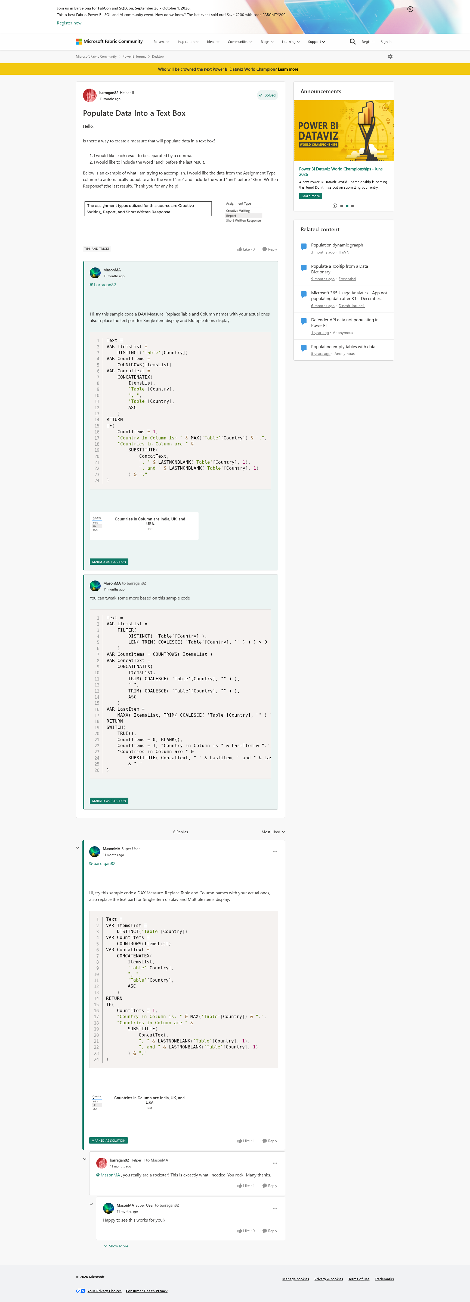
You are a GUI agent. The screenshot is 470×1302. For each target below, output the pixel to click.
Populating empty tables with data (343, 346)
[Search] (353, 41)
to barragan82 (134, 583)
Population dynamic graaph (337, 245)
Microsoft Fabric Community (96, 56)
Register (368, 41)
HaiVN (344, 252)
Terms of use (358, 1278)
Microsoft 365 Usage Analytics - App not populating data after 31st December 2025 (349, 295)
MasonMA (112, 269)
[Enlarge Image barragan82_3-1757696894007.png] (148, 208)
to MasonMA (157, 1160)
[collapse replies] (78, 848)
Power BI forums (134, 56)
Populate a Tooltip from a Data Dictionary (339, 268)
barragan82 (109, 92)
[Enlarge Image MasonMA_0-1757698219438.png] (144, 526)
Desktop (158, 56)
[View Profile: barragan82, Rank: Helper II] (90, 95)
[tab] (341, 205)
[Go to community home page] (109, 42)
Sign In (386, 41)
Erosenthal (347, 278)
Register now (69, 23)
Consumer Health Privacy (147, 1290)
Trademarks (384, 1278)
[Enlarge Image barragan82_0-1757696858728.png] (246, 212)
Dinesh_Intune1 (352, 305)
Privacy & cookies (328, 1278)
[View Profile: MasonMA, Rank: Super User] (94, 851)
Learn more (288, 69)
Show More (118, 1245)
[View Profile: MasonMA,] (95, 272)
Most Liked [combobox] (273, 832)
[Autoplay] (334, 205)
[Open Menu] (390, 56)
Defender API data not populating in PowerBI (345, 322)
